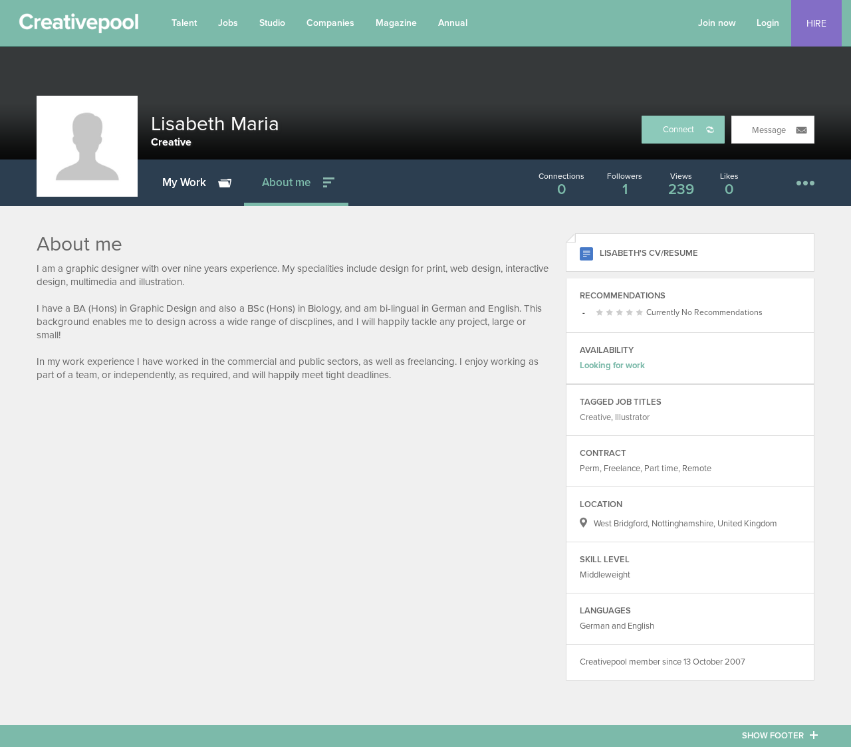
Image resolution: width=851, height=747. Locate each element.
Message (769, 130)
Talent (184, 23)
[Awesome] (641, 313)
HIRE (816, 23)
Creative (595, 417)
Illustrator (632, 417)
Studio (272, 23)
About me (286, 182)
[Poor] (601, 313)
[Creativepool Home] (78, 26)
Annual (452, 23)
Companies (330, 23)
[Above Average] (621, 313)
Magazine (396, 23)
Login (768, 23)
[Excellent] (631, 313)
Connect (678, 129)
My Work (184, 182)
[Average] (611, 313)
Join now (717, 23)
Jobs (228, 23)
